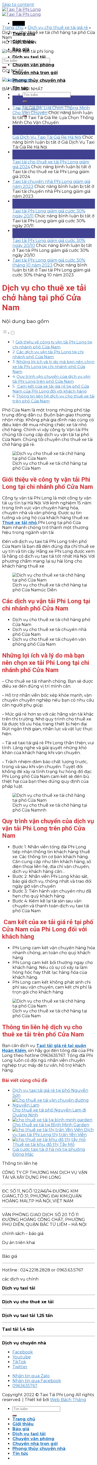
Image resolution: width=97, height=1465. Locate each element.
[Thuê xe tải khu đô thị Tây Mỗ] (49, 1139)
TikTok (19, 1361)
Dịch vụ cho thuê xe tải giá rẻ (58, 27)
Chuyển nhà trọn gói (35, 72)
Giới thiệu (23, 1424)
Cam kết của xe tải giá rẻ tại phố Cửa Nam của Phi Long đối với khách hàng (50, 389)
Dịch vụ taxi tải (29, 57)
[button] (8, 332)
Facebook (22, 1352)
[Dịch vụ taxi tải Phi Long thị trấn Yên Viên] (48, 1129)
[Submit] (25, 101)
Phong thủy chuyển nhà (38, 80)
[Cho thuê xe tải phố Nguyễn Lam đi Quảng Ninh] (53, 1105)
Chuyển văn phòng (33, 64)
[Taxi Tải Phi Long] (21, 12)
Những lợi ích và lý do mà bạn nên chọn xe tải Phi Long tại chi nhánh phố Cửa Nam (53, 366)
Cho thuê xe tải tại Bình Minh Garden (50, 1124)
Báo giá (20, 1428)
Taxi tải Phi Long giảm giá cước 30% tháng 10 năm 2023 (48, 263)
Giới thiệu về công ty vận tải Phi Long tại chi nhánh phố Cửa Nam (52, 344)
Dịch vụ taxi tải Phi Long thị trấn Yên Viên (53, 1132)
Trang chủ (13, 27)
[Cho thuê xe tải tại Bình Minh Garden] (52, 1119)
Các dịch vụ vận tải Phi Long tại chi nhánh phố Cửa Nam (48, 354)
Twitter (19, 1366)
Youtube (21, 1356)
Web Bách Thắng (68, 1399)
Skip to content (18, 4)
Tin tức (20, 1453)
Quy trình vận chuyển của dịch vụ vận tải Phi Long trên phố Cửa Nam (51, 379)
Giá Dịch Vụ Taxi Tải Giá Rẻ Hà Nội (46, 137)
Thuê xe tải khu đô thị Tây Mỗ (43, 1144)
